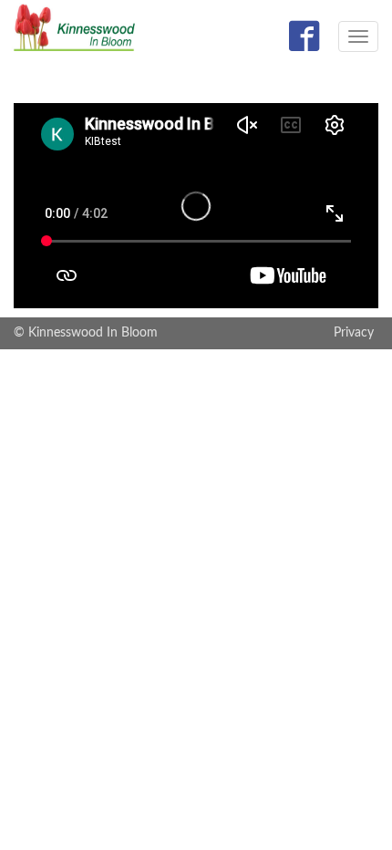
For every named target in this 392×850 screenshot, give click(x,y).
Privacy (354, 333)
